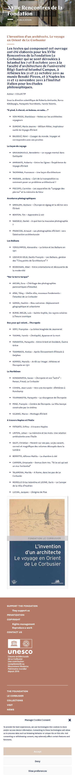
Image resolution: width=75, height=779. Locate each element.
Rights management (23, 624)
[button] (70, 719)
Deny (37, 761)
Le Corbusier (15, 696)
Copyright (13, 619)
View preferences (37, 771)
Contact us (14, 632)
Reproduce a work (22, 627)
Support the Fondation (22, 606)
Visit (10, 705)
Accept (37, 751)
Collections (15, 700)
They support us (21, 610)
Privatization (15, 615)
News (10, 709)
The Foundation (17, 691)
